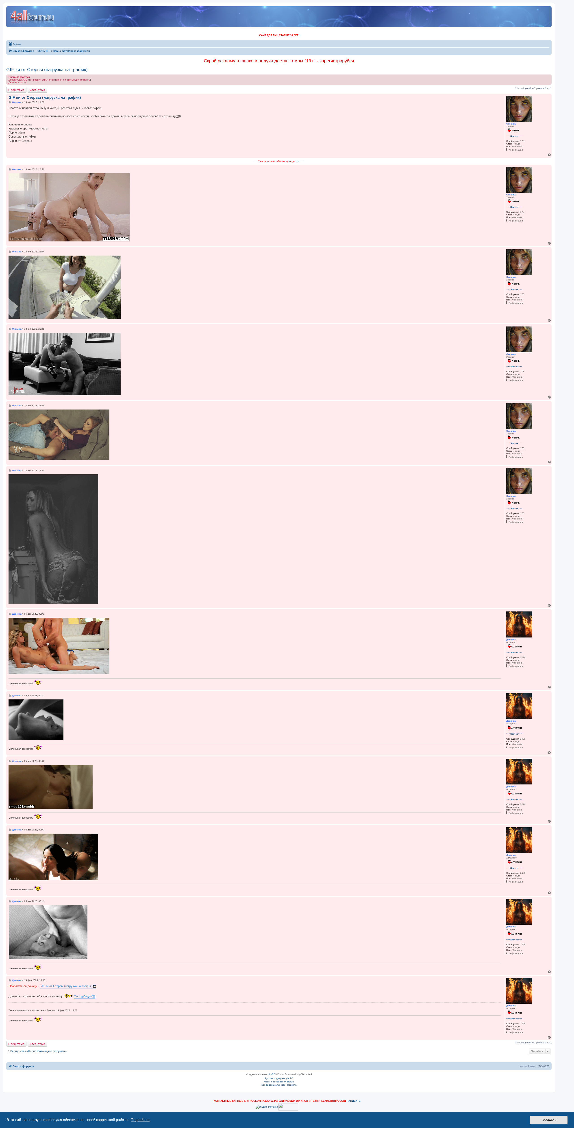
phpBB (271, 1074)
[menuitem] (15, 44)
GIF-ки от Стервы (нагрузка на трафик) (47, 69)
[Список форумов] (32, 16)
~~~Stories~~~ (514, 136)
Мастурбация (83, 996)
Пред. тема (16, 90)
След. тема (37, 90)
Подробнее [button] (140, 1120)
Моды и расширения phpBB (279, 1081)
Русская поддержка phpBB (279, 1078)
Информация (516, 150)
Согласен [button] (548, 1120)
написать (354, 1101)
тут (298, 161)
